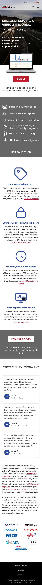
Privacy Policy (21, 566)
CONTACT (28, 2)
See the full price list (31, 199)
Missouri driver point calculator (16, 489)
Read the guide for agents (21, 243)
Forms (21, 570)
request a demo (21, 339)
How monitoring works (21, 322)
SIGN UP (21, 79)
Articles (21, 575)
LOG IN (36, 2)
